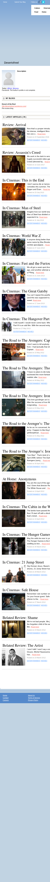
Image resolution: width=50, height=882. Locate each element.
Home (5, 2)
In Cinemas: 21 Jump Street (23, 562)
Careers (6, 700)
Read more (41, 134)
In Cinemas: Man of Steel (22, 207)
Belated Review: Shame (20, 617)
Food (36, 12)
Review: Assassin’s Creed (22, 152)
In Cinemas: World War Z (22, 235)
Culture (37, 8)
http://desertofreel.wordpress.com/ (14, 106)
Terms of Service (34, 698)
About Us (31, 695)
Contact (5, 698)
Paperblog (14, 10)
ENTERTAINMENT (33, 140)
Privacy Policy (33, 700)
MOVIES (44, 140)
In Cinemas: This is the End (23, 180)
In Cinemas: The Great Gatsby (25, 290)
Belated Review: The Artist (23, 645)
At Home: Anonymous (19, 478)
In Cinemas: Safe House (20, 589)
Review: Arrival (14, 124)
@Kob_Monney (13, 88)
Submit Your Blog (20, 2)
